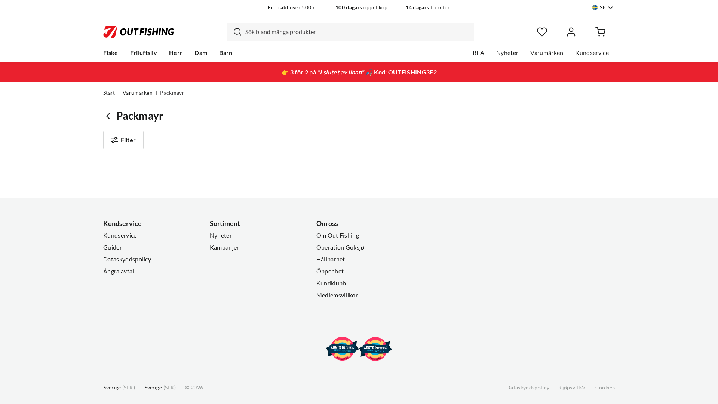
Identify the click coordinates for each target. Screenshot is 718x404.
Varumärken (546, 52)
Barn (225, 52)
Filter (128, 140)
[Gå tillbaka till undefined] (109, 116)
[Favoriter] (542, 32)
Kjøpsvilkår (572, 388)
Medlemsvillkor (337, 295)
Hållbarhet (330, 259)
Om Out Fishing (337, 235)
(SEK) (119, 388)
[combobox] (350, 32)
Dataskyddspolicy (127, 259)
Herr (175, 52)
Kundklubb (331, 283)
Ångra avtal (118, 271)
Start (109, 93)
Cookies (605, 388)
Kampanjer (224, 247)
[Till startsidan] (138, 32)
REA (478, 52)
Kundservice (592, 52)
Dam (200, 52)
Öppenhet (330, 271)
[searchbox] (358, 32)
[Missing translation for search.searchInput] (234, 32)
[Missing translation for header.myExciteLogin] (571, 32)
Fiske (110, 52)
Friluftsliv (143, 52)
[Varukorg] (600, 32)
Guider (112, 247)
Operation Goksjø (340, 247)
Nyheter (507, 52)
